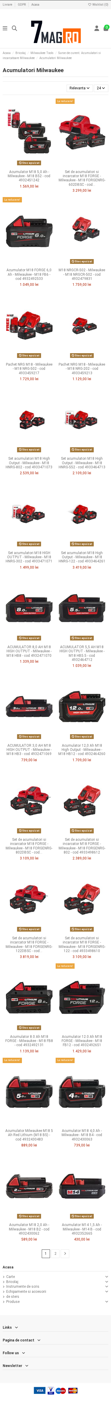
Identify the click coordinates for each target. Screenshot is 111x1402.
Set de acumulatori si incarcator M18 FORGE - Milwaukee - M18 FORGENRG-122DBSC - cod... (29, 944)
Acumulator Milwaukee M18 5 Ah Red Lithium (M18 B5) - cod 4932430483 (29, 1135)
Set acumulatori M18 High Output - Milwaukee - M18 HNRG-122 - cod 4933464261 (82, 557)
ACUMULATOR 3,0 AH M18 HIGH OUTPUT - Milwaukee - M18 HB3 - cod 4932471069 (29, 749)
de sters (12, 1297)
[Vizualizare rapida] (36, 165)
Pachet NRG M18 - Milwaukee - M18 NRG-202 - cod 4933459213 (82, 368)
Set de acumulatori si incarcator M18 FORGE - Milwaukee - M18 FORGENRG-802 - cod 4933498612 (82, 846)
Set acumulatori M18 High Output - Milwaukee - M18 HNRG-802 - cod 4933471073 (29, 462)
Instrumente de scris (22, 1286)
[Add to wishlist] (21, 165)
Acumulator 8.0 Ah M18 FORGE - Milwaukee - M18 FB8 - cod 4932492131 (29, 1041)
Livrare (8, 5)
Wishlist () (99, 5)
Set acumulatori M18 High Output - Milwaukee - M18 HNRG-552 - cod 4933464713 (82, 462)
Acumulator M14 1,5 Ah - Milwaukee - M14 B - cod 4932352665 (82, 1229)
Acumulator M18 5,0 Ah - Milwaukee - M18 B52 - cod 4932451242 (29, 176)
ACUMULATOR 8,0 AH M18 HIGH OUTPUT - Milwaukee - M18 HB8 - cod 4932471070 (29, 651)
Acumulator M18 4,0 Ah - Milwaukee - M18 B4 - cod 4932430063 (82, 1135)
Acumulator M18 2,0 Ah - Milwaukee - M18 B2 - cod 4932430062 (29, 1229)
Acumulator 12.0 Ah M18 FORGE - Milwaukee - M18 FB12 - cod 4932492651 (82, 1041)
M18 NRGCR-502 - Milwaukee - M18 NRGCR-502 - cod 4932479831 (82, 274)
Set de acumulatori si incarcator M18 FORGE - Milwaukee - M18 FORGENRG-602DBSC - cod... (82, 178)
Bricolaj (12, 1282)
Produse (13, 1302)
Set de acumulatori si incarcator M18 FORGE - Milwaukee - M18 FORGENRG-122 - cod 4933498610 (82, 944)
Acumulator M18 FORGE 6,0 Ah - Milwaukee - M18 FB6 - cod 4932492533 (29, 274)
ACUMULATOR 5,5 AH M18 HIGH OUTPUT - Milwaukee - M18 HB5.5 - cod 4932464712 (81, 653)
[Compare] (28, 165)
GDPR (22, 5)
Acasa (35, 5)
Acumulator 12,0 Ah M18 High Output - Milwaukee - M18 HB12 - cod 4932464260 (81, 749)
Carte (10, 1277)
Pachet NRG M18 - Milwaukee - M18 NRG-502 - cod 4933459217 (29, 368)
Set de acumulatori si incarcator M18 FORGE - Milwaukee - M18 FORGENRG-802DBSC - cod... (29, 846)
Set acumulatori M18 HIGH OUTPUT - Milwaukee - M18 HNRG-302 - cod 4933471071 (29, 557)
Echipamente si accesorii (26, 1292)
